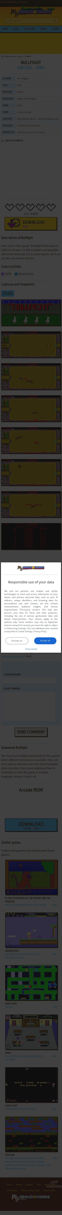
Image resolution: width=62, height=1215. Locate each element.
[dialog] (31, 607)
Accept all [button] (45, 640)
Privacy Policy (40, 631)
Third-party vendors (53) (33, 609)
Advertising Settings (16, 628)
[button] (31, 649)
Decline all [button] (17, 640)
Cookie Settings (25, 631)
